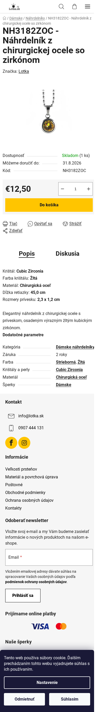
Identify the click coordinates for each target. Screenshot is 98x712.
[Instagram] (24, 443)
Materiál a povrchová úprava (31, 476)
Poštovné (13, 484)
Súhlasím (69, 699)
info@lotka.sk (31, 415)
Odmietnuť (24, 699)
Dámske (63, 384)
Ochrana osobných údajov (29, 500)
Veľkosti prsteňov (21, 469)
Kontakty (13, 508)
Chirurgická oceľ (71, 377)
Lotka (24, 71)
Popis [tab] (27, 253)
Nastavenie (47, 682)
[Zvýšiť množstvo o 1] (89, 188)
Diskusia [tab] (67, 253)
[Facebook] (11, 443)
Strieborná (66, 362)
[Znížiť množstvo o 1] (62, 188)
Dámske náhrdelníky (75, 347)
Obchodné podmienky (25, 492)
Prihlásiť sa (22, 595)
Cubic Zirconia (69, 369)
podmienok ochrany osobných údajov (36, 582)
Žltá (81, 362)
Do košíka (49, 204)
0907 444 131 (31, 427)
